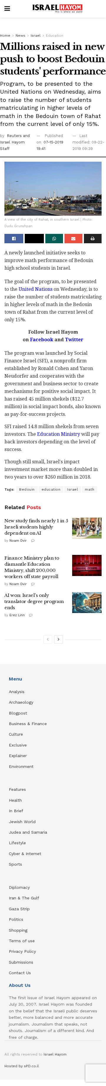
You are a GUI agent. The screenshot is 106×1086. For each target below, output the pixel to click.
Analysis (17, 691)
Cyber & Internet (25, 853)
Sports (15, 864)
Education (54, 35)
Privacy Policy (22, 951)
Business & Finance (28, 723)
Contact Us (20, 972)
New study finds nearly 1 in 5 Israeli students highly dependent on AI (36, 527)
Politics (16, 919)
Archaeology (21, 702)
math (89, 489)
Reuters (15, 136)
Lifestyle (17, 842)
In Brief (16, 810)
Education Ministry (58, 434)
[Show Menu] (7, 9)
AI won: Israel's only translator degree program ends (34, 601)
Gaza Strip (19, 908)
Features (17, 789)
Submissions (21, 962)
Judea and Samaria (28, 832)
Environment (21, 766)
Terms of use (22, 940)
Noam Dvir (18, 541)
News (20, 35)
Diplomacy (20, 887)
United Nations (35, 289)
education (51, 489)
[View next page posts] (58, 639)
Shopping (18, 930)
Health (15, 800)
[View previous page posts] (47, 639)
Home (5, 35)
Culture (16, 734)
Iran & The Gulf (24, 898)
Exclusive (18, 745)
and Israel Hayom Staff (15, 142)
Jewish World (22, 821)
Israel (36, 35)
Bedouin (27, 489)
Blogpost (18, 713)
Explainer (18, 755)
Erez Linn (17, 615)
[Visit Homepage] (57, 9)
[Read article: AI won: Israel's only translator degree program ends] (87, 602)
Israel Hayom (55, 1054)
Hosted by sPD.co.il (21, 1066)
